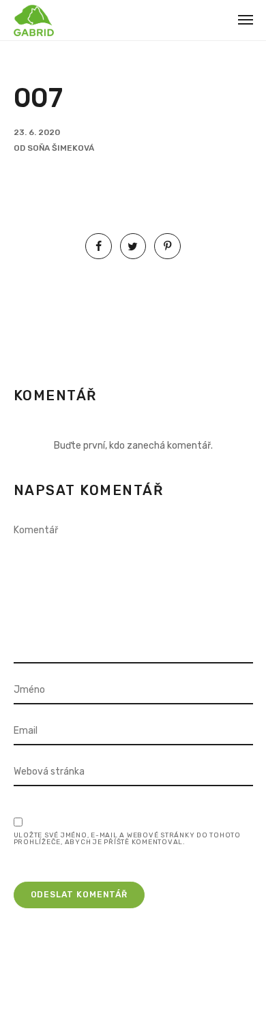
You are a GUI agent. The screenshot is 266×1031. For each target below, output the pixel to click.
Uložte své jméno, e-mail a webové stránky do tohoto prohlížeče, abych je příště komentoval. (127, 839)
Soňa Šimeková (60, 148)
